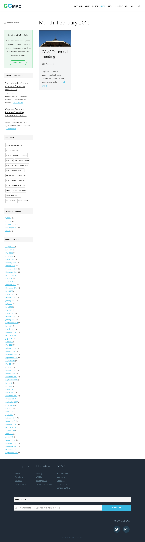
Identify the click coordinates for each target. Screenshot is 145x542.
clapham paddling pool (15, 170)
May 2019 (9, 364)
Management (41, 480)
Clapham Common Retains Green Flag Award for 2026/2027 (16, 112)
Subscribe (130, 6)
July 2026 (8, 250)
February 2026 (10, 262)
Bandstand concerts (14, 150)
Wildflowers (11, 201)
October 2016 (10, 427)
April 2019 (9, 367)
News (102, 6)
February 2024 (10, 285)
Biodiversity (9, 224)
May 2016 (9, 434)
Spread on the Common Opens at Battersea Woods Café (17, 86)
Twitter (117, 529)
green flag (22, 175)
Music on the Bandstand (15, 185)
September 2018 (11, 380)
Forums (18, 480)
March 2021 (9, 329)
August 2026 (10, 247)
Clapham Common (22, 160)
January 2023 (10, 300)
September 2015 (11, 453)
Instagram (126, 529)
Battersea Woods (12, 155)
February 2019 (10, 370)
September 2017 (11, 402)
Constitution (62, 484)
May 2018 (9, 389)
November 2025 (11, 272)
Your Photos (20, 484)
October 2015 (10, 449)
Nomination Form (19, 190)
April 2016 (9, 437)
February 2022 (10, 316)
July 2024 (8, 278)
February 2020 (10, 348)
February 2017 (10, 418)
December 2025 (11, 269)
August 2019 (10, 361)
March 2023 (9, 294)
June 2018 (9, 386)
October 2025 (10, 275)
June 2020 (9, 342)
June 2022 (9, 307)
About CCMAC (62, 473)
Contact (119, 6)
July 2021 (8, 326)
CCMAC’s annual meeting (55, 54)
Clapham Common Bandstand (17, 165)
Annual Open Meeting (14, 145)
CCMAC (24, 155)
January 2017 (10, 421)
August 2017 (10, 405)
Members (61, 477)
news (8, 190)
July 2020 (8, 339)
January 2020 (10, 351)
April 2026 (9, 256)
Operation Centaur (13, 196)
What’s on (19, 477)
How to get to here (44, 484)
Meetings (60, 480)
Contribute (18, 63)
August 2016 (10, 430)
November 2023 (11, 288)
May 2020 (9, 345)
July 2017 (8, 408)
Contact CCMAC (63, 488)
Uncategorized (10, 227)
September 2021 (11, 323)
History (39, 473)
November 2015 (11, 446)
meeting (22, 180)
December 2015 (11, 443)
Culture (8, 221)
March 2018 (9, 392)
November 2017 (11, 396)
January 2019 (10, 373)
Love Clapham (11, 180)
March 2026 (9, 259)
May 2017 (9, 411)
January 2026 (10, 266)
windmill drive (23, 201)
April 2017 (9, 415)
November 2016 (11, 424)
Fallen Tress (10, 175)
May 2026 (9, 253)
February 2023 (10, 297)
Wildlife (8, 218)
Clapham (9, 160)
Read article (18, 103)
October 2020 (10, 335)
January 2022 (10, 319)
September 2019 (11, 358)
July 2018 (8, 383)
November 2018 (11, 377)
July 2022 (8, 304)
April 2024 (9, 281)
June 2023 (9, 291)
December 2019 (11, 354)
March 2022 (9, 313)
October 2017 (10, 399)
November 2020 (11, 332)
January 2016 (10, 440)
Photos (110, 6)
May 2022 (9, 310)
